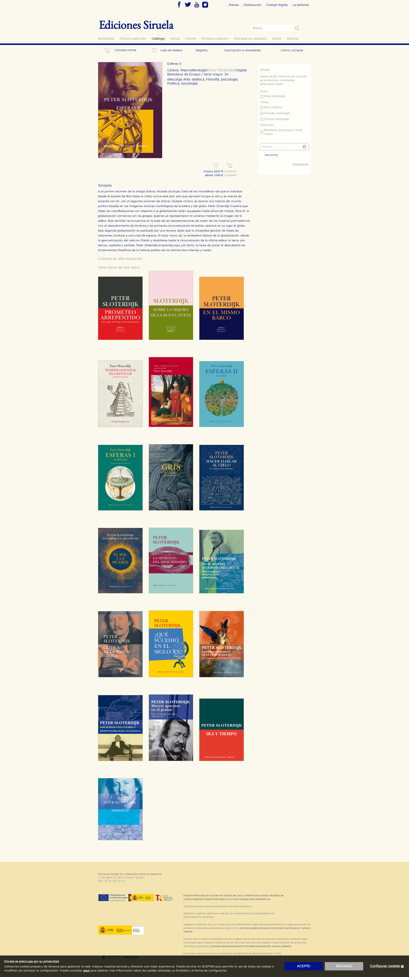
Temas (175, 38)
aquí (86, 970)
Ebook (276, 38)
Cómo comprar (292, 50)
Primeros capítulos (214, 38)
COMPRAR (230, 172)
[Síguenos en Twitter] (188, 8)
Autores (190, 38)
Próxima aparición (133, 38)
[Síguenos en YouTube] (196, 8)
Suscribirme (271, 155)
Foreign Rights (277, 5)
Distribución (252, 5)
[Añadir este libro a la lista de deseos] (215, 165)
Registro (202, 50)
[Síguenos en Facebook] (179, 8)
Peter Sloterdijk (221, 70)
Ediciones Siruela (136, 24)
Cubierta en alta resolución (120, 258)
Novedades (106, 38)
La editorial (301, 5)
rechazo (344, 966)
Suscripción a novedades (242, 50)
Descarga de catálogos (250, 38)
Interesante (300, 164)
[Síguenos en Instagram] (205, 8)
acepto (303, 966)
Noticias (292, 38)
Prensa (234, 5)
